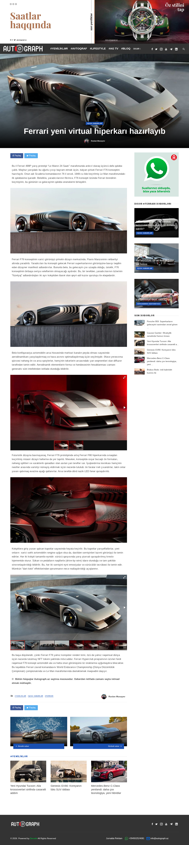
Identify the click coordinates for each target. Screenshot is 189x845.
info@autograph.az (159, 838)
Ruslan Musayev (98, 141)
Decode (33, 838)
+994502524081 (136, 838)
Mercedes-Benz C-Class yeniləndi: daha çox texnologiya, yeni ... (162, 361)
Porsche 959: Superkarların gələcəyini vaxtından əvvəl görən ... (162, 324)
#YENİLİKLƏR (59, 48)
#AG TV (113, 48)
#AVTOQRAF (79, 48)
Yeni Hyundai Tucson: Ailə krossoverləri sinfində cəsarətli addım (28, 789)
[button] (124, 377)
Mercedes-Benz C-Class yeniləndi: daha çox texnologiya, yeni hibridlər (106, 789)
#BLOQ (125, 48)
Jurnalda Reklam (114, 838)
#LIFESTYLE (98, 48)
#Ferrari (49, 696)
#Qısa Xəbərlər (94, 123)
